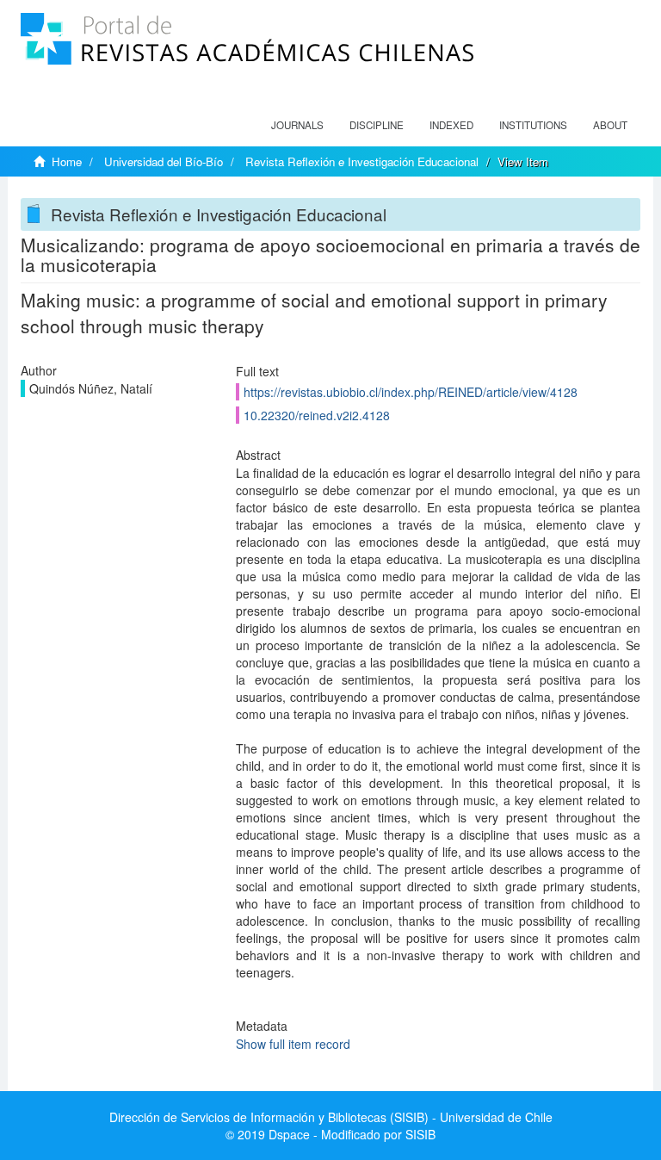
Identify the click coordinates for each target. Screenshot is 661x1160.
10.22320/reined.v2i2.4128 (317, 415)
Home (67, 161)
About (610, 125)
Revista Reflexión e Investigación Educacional (362, 161)
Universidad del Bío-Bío (163, 161)
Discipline (376, 125)
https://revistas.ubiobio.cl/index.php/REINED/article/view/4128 (411, 391)
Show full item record (293, 1043)
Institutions (533, 125)
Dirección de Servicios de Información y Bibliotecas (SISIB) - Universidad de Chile (331, 1117)
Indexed (451, 125)
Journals (297, 125)
